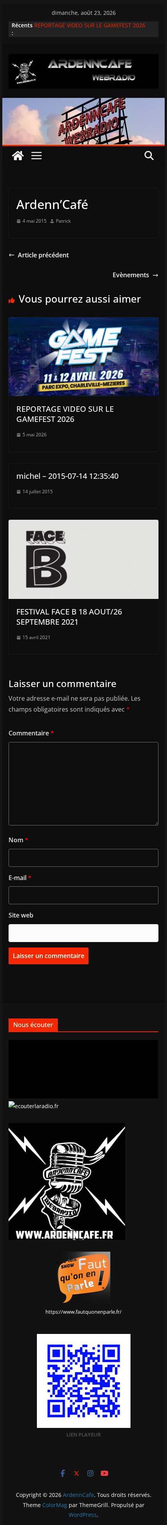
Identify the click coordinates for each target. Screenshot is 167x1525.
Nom (18, 840)
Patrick (63, 221)
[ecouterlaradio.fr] (34, 1106)
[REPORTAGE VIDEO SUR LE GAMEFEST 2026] (83, 323)
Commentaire (31, 733)
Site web (21, 915)
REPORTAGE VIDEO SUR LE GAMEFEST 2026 (89, 25)
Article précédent (43, 255)
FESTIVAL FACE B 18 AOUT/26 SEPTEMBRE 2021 (69, 616)
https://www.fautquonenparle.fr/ (83, 1311)
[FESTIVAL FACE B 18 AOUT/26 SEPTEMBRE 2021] (83, 525)
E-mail (20, 877)
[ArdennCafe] (83, 103)
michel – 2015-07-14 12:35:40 (67, 476)
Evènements (131, 275)
